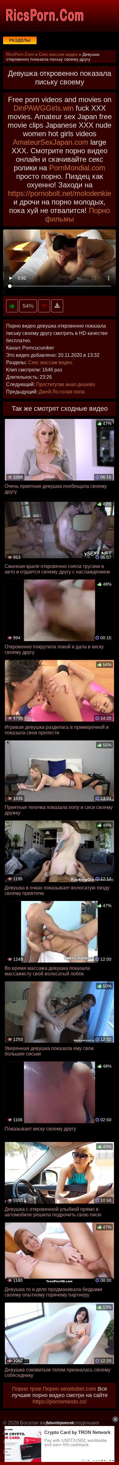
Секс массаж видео (50, 362)
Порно (51, 1389)
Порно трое (26, 1389)
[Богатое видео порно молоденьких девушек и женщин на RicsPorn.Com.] (44, 15)
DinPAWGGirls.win (43, 108)
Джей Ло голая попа (62, 391)
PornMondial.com (77, 168)
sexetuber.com (78, 1389)
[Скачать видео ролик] (57, 306)
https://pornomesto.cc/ (60, 1402)
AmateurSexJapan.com (50, 142)
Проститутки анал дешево (65, 384)
